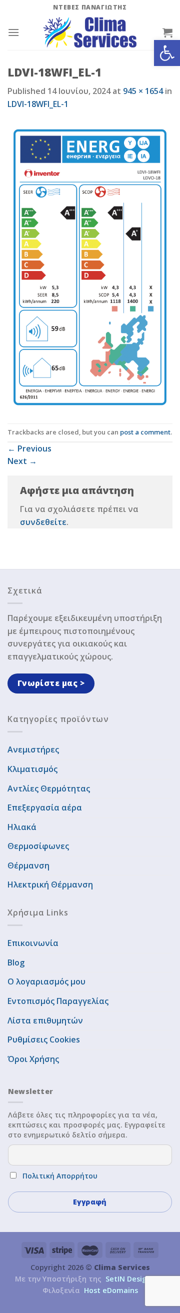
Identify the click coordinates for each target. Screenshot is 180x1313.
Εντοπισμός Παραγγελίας (58, 1001)
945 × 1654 (143, 91)
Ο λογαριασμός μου (47, 981)
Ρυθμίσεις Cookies (44, 1039)
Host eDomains (111, 1290)
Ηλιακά (22, 827)
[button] (167, 53)
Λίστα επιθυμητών (45, 1020)
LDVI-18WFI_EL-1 (38, 104)
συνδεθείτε (43, 522)
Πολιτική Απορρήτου (60, 1175)
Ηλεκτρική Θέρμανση (50, 884)
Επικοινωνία (33, 943)
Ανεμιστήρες (33, 749)
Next (22, 461)
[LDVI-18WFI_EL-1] (90, 266)
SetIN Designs (130, 1279)
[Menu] (14, 32)
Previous (30, 448)
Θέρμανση (29, 865)
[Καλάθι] (167, 33)
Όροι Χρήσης (33, 1059)
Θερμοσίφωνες (38, 846)
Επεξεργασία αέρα (45, 807)
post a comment (145, 432)
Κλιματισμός (33, 769)
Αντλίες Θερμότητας (49, 788)
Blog (16, 962)
